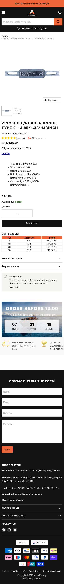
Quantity (6, 206)
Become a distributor (51, 571)
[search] (58, 21)
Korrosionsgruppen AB (16, 133)
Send (7, 449)
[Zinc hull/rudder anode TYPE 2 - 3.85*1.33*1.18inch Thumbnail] (18, 111)
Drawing (6, 153)
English (40, 542)
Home (5, 36)
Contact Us (34, 571)
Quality (15, 571)
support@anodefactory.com (34, 28)
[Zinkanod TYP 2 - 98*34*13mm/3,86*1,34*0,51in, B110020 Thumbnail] (7, 111)
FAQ (23, 571)
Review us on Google (12, 500)
